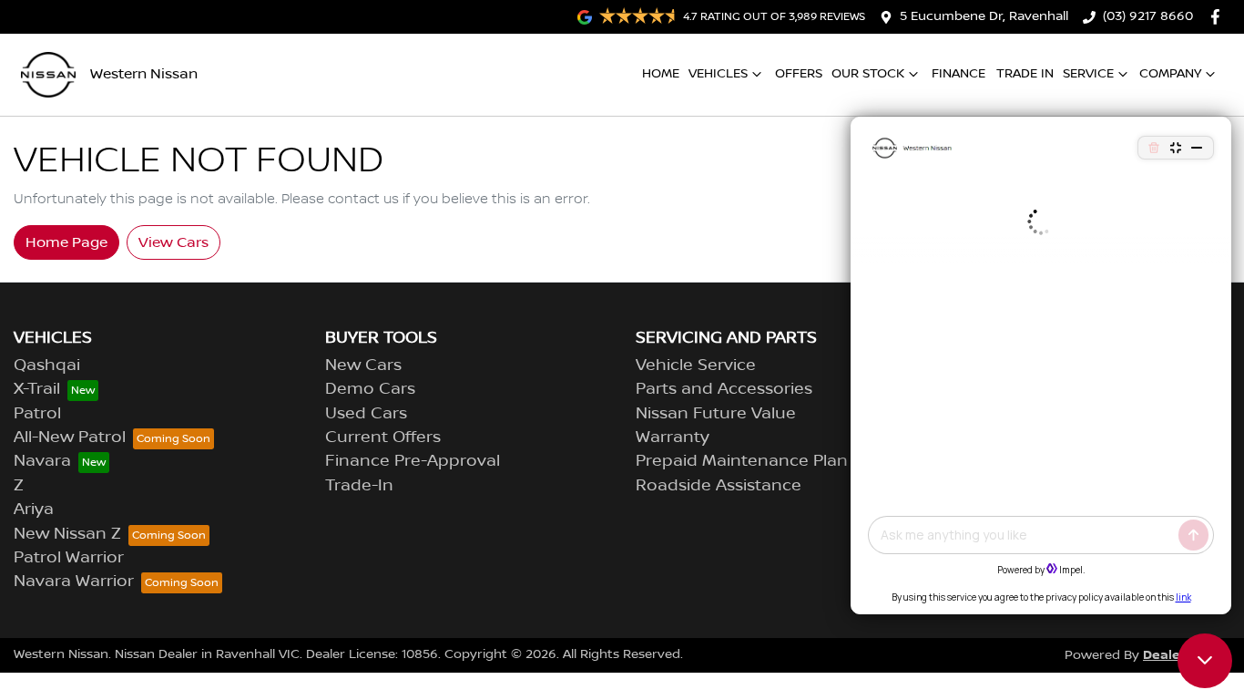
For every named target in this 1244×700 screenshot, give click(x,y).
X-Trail (37, 389)
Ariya (34, 509)
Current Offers (383, 437)
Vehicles (718, 74)
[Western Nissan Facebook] (1219, 17)
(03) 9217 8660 (1148, 16)
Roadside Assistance (718, 486)
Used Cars (366, 414)
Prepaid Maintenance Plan (742, 461)
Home (660, 74)
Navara (42, 461)
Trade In (1025, 74)
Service (1088, 74)
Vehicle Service (696, 365)
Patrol (37, 414)
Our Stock (867, 74)
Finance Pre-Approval (412, 461)
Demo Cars (370, 389)
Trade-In (359, 486)
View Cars (173, 242)
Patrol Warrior (69, 558)
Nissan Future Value (716, 414)
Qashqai (47, 365)
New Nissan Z (67, 534)
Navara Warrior (74, 581)
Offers (798, 74)
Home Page (66, 242)
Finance (958, 74)
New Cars (363, 365)
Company (1170, 74)
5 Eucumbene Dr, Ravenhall (984, 16)
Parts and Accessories (724, 389)
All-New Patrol (70, 437)
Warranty (672, 437)
